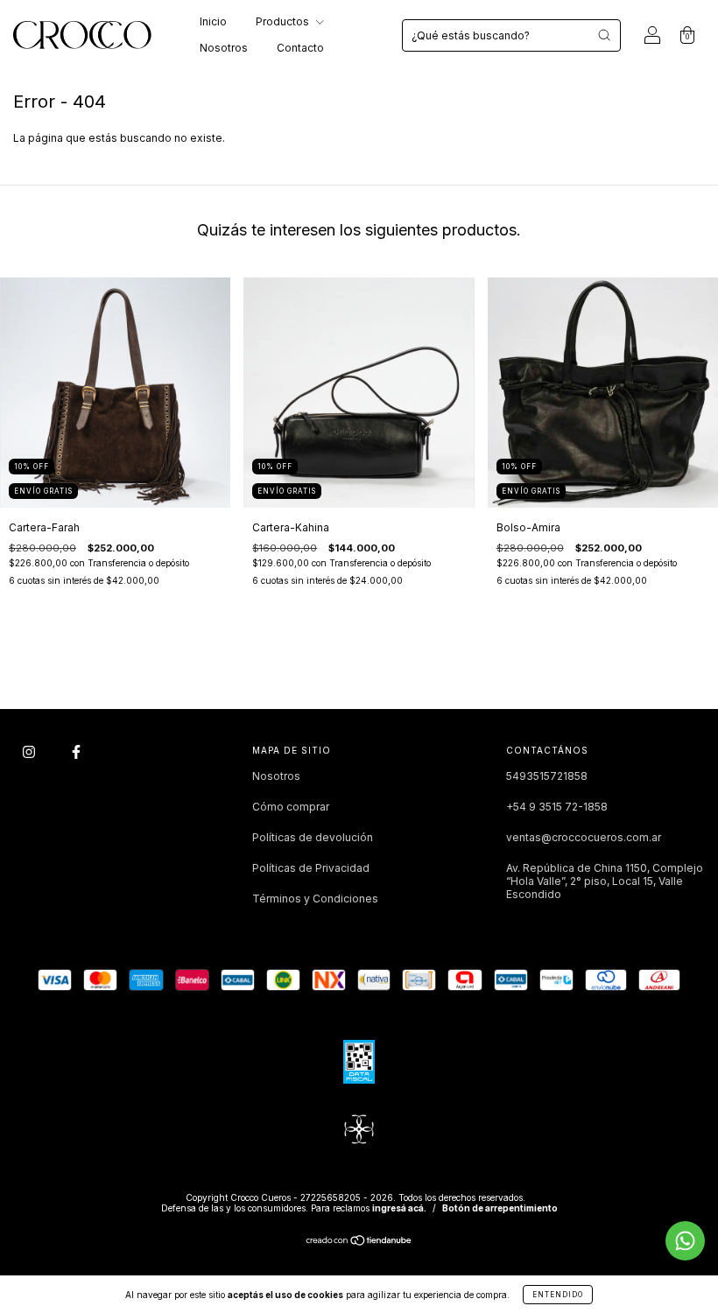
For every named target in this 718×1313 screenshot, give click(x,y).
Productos (284, 21)
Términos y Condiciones (315, 898)
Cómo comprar (290, 806)
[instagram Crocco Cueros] (30, 752)
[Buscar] (604, 35)
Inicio (213, 21)
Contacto (300, 47)
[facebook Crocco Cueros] (76, 752)
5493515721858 (547, 776)
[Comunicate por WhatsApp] (685, 1240)
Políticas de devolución (312, 837)
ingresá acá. (399, 1208)
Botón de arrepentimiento (500, 1208)
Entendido (557, 1294)
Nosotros (224, 47)
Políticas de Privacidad (311, 867)
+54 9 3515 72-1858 (557, 806)
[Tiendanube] (359, 1242)
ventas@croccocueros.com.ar (583, 837)
